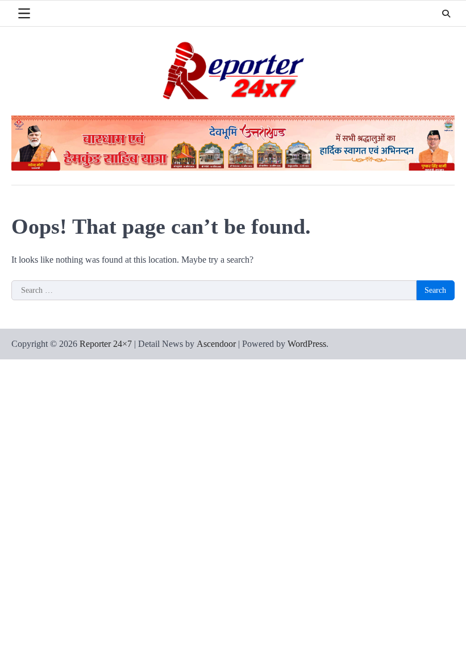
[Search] (446, 13)
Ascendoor (216, 344)
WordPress (307, 344)
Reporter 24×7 (106, 344)
